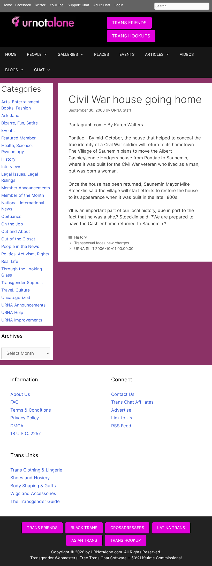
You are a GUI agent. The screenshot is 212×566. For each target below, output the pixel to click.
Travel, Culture (15, 290)
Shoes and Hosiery (30, 477)
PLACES (101, 54)
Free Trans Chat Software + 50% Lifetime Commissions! (131, 557)
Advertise (121, 410)
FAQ (14, 402)
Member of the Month (22, 195)
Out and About (15, 231)
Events (7, 130)
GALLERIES (68, 54)
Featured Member (18, 137)
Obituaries (11, 216)
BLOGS (11, 69)
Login (119, 5)
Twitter (40, 5)
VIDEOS (187, 54)
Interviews (11, 166)
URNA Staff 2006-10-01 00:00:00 (103, 248)
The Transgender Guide (35, 501)
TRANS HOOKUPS (131, 35)
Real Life (9, 261)
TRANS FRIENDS (129, 22)
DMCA (17, 425)
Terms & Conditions (30, 410)
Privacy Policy (24, 417)
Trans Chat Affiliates (132, 402)
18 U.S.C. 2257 (25, 433)
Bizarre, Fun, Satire (19, 122)
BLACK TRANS (84, 527)
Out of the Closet (18, 238)
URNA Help (12, 312)
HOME (11, 54)
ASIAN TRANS (84, 540)
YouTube (57, 5)
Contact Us (122, 394)
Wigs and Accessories (33, 493)
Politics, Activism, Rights (25, 253)
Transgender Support (22, 282)
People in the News (20, 246)
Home (7, 5)
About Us (20, 394)
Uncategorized (15, 297)
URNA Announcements (23, 305)
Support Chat (78, 5)
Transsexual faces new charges (101, 243)
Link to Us (121, 417)
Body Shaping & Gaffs (33, 485)
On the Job (12, 223)
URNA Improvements (21, 320)
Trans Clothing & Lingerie (36, 470)
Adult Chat (101, 5)
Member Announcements (25, 187)
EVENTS (127, 54)
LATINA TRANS (171, 527)
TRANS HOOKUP (125, 540)
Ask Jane (10, 115)
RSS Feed (121, 425)
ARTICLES (154, 54)
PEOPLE (34, 54)
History (80, 237)
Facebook (23, 5)
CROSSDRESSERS (127, 527)
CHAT (39, 69)
